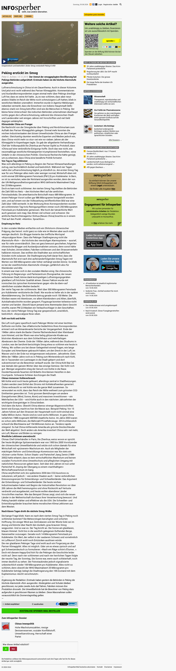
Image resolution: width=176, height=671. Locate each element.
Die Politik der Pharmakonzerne (107, 110)
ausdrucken (38, 604)
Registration (107, 4)
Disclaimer (108, 667)
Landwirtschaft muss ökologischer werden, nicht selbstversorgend (101, 163)
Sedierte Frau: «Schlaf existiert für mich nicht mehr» (102, 292)
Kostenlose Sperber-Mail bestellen (40, 610)
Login (100, 4)
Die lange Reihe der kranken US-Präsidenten (100, 83)
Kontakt (100, 667)
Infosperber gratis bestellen (94, 14)
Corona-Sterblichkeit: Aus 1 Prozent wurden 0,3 (101, 152)
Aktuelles (7, 16)
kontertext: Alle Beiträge (104, 126)
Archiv (115, 4)
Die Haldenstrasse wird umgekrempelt (101, 305)
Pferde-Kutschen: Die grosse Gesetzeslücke (98, 78)
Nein (13, 649)
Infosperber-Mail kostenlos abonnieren (81, 667)
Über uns (18, 16)
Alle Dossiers (114, 140)
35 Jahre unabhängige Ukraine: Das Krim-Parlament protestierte (104, 67)
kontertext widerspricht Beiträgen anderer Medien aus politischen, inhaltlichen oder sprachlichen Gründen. (106, 132)
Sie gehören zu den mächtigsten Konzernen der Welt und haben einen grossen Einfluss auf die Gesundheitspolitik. (107, 116)
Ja (6, 649)
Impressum (118, 667)
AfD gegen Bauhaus (95, 167)
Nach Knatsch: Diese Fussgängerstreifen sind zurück (102, 311)
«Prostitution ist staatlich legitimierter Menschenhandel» (101, 284)
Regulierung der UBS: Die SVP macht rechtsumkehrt (102, 72)
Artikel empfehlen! (12, 604)
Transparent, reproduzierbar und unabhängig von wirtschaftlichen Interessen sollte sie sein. (107, 101)
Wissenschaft (99, 96)
